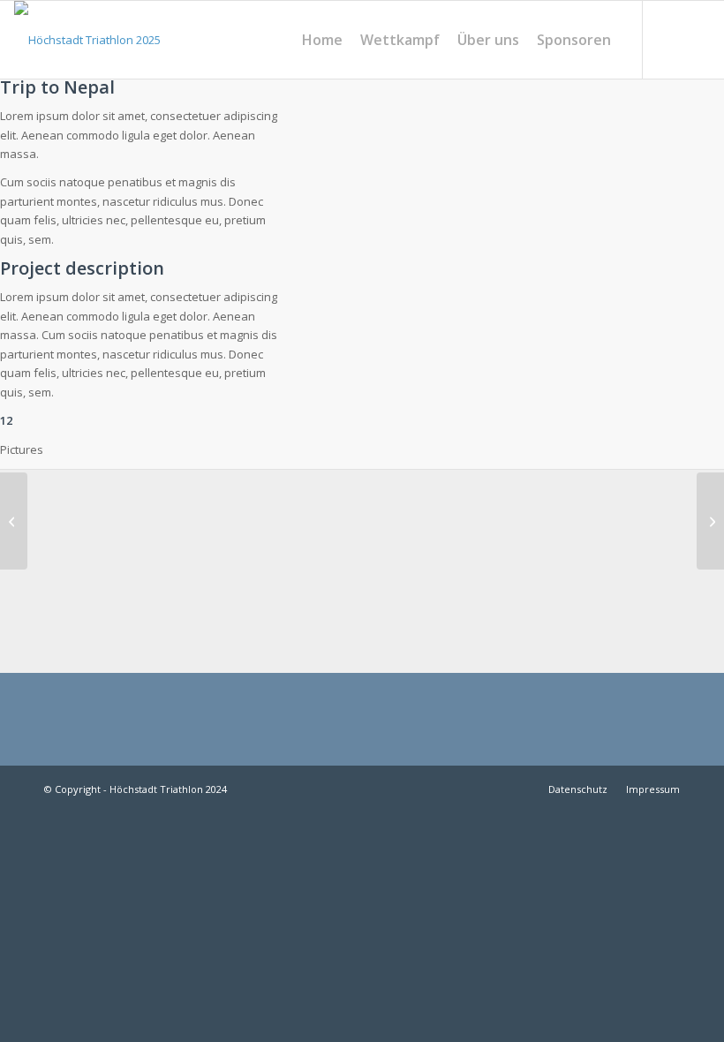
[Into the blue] (13, 521)
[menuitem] (322, 40)
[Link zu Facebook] (696, 39)
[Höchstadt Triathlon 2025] (87, 40)
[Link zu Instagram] (670, 39)
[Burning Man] (710, 521)
